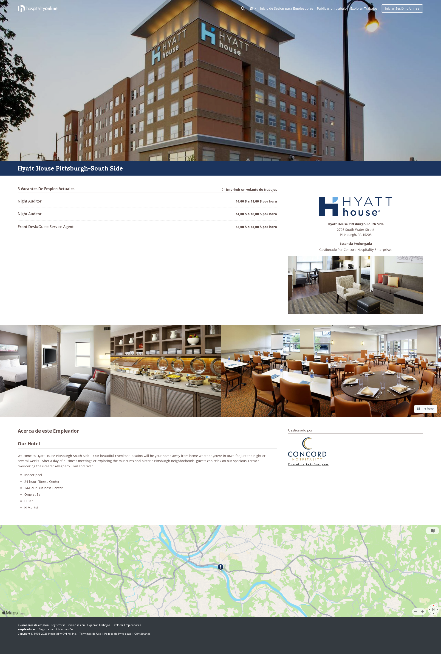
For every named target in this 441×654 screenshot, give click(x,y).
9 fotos (428, 409)
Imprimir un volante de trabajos (251, 189)
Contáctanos (142, 634)
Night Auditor (30, 201)
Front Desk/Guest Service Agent (46, 226)
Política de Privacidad (117, 634)
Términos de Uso (90, 634)
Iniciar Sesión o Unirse (402, 8)
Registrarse (58, 625)
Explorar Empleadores (127, 625)
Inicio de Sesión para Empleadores (286, 8)
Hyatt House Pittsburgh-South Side (356, 224)
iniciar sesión (76, 625)
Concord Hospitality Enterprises (368, 249)
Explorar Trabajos (363, 8)
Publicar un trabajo (332, 8)
